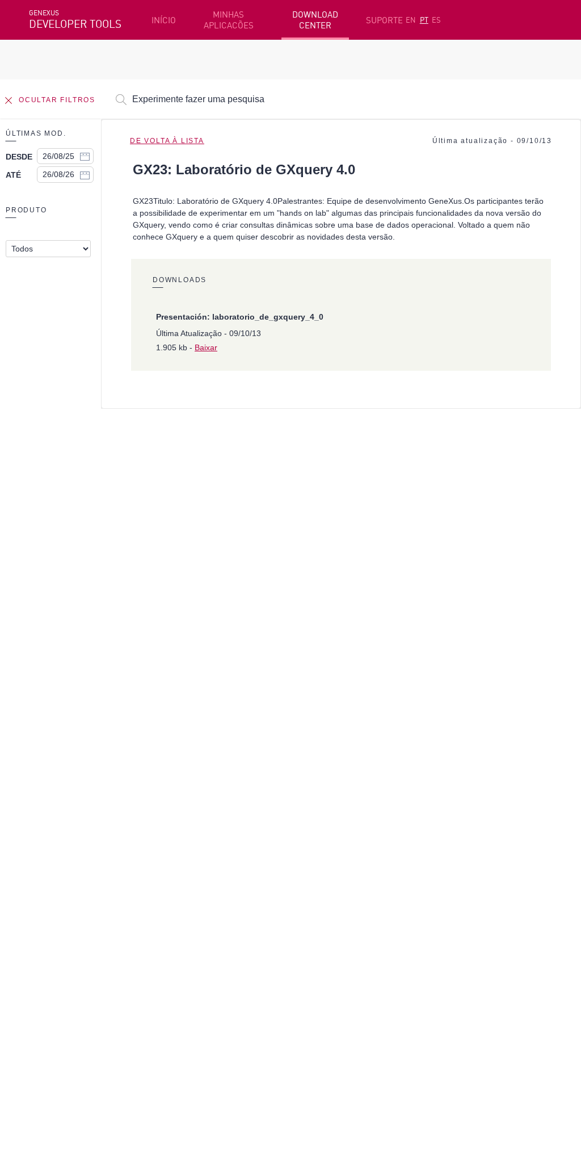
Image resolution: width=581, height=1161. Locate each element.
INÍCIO (163, 20)
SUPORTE (384, 20)
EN (411, 19)
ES (436, 19)
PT (424, 19)
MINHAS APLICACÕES (229, 20)
